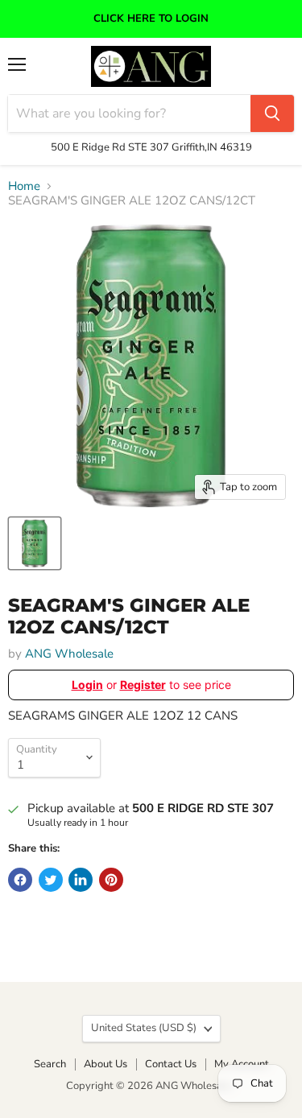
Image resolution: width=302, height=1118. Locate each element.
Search (50, 1064)
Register (143, 684)
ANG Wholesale (69, 654)
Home (24, 186)
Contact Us (171, 1064)
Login (87, 684)
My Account (241, 1064)
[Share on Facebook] (20, 880)
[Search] (272, 113)
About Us (105, 1064)
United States (144, 1028)
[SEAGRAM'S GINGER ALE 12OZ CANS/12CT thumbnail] (34, 543)
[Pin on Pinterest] (111, 880)
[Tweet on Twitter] (51, 880)
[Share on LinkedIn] (80, 880)
